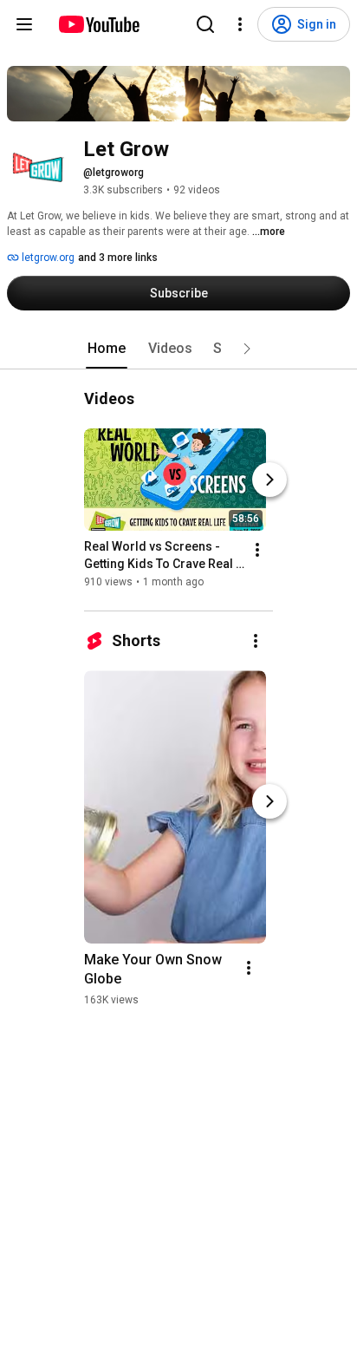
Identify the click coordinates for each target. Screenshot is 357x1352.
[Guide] (24, 24)
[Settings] (240, 24)
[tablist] (178, 348)
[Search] (205, 24)
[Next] (269, 479)
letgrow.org (47, 257)
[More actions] (257, 549)
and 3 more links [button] (118, 257)
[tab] (106, 348)
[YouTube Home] (98, 24)
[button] (247, 348)
